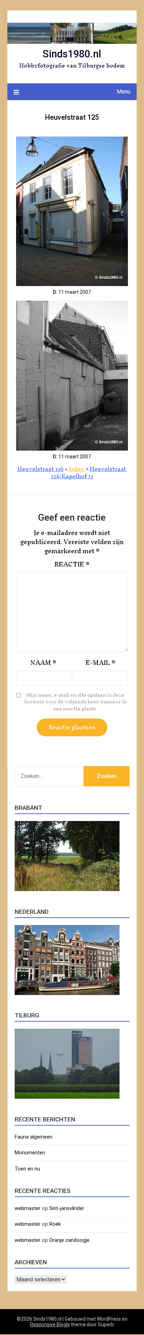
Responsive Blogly (50, 1324)
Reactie (72, 564)
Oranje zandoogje (69, 1240)
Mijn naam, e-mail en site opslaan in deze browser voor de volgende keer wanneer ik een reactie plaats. (75, 702)
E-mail (100, 662)
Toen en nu (27, 1169)
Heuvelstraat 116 (40, 469)
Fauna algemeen (33, 1137)
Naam (43, 662)
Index (77, 469)
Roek (55, 1224)
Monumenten (30, 1152)
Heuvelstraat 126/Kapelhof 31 (89, 472)
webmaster (28, 1208)
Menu (123, 91)
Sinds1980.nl (72, 54)
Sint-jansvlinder (66, 1208)
